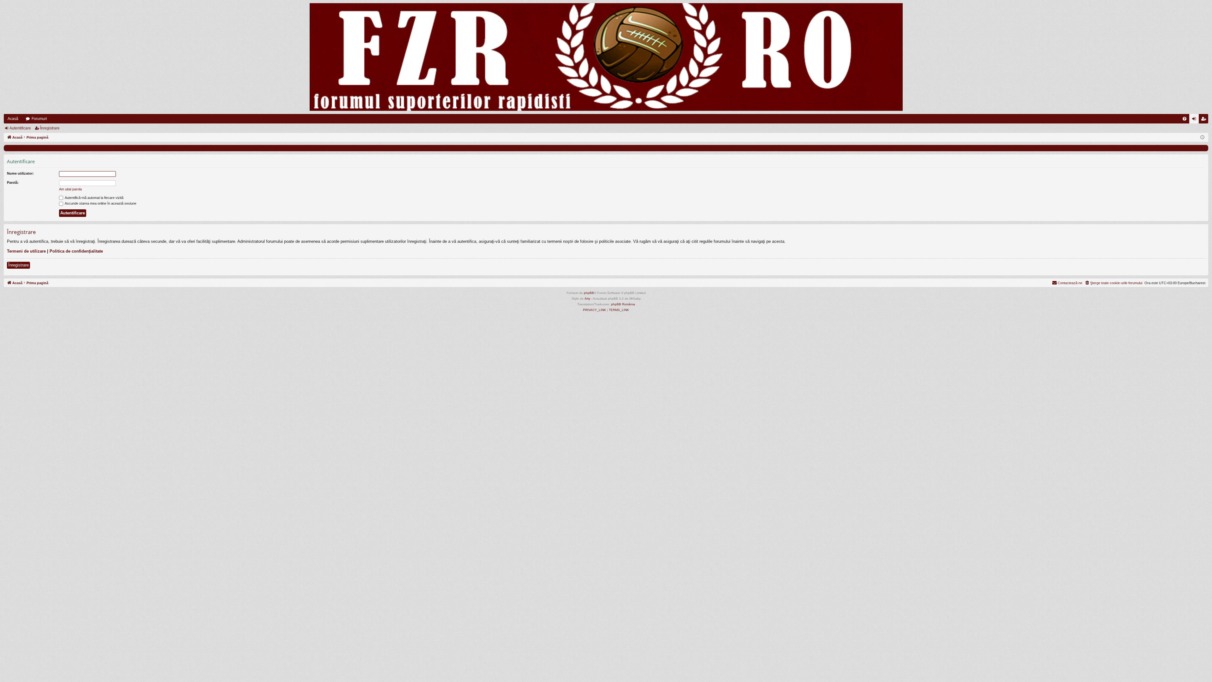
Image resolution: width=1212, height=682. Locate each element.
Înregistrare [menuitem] (1204, 120)
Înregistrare (50, 128)
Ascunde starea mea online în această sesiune (100, 203)
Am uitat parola (70, 189)
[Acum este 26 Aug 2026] (1202, 137)
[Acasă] (606, 57)
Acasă (13, 119)
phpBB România (623, 304)
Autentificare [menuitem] (1195, 120)
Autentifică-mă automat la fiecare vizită (93, 198)
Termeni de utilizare (26, 251)
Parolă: (13, 182)
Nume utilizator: (20, 173)
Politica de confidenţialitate (76, 251)
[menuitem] (1184, 118)
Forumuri (39, 119)
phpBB (589, 293)
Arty (587, 298)
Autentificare (20, 128)
